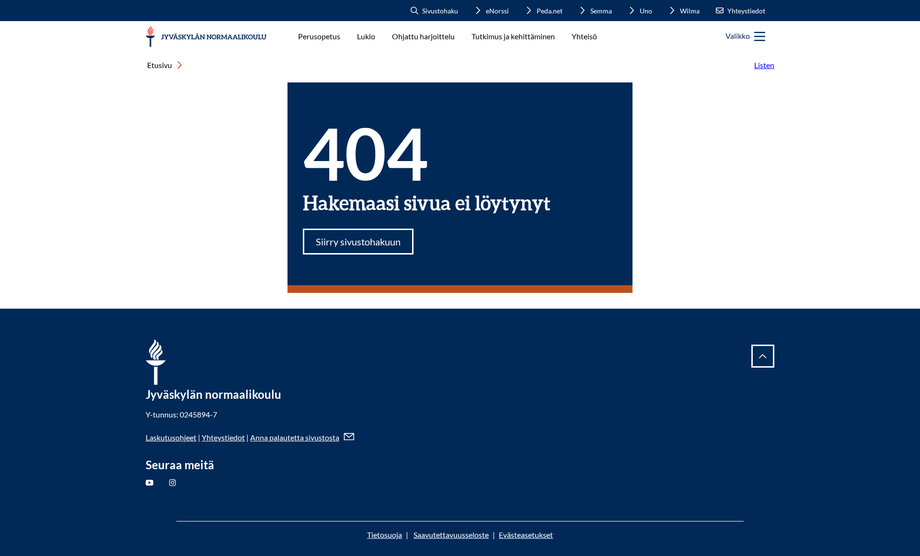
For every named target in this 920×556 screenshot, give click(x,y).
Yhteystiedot (223, 437)
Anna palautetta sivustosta (294, 437)
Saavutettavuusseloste (451, 534)
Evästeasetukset (526, 534)
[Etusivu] (206, 36)
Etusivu (159, 65)
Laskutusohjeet (171, 437)
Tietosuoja (384, 534)
